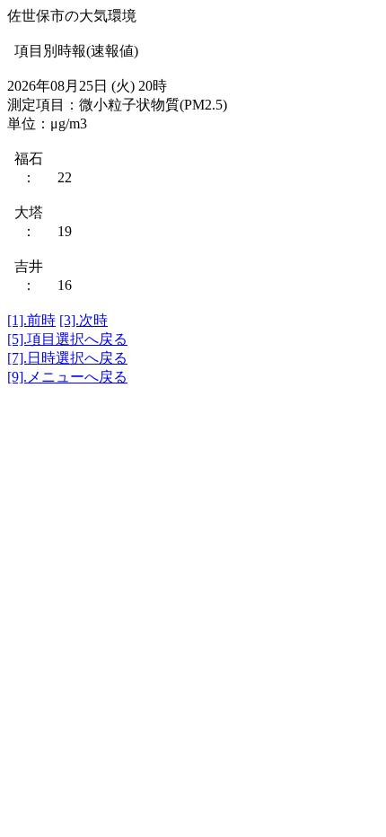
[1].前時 (31, 320)
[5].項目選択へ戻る (67, 339)
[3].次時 (83, 320)
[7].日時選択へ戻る (67, 358)
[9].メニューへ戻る (67, 376)
